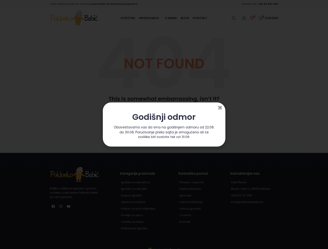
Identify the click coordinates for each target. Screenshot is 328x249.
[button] (220, 107)
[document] (164, 124)
